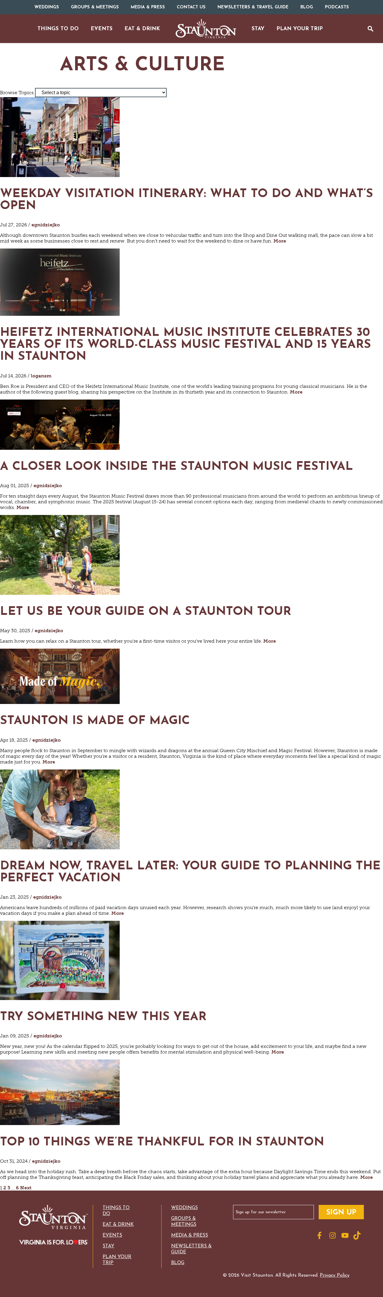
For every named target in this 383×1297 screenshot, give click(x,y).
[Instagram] (333, 1235)
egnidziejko (45, 225)
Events (112, 1235)
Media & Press (148, 7)
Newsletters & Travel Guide (253, 7)
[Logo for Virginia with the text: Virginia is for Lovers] (53, 1243)
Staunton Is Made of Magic (95, 721)
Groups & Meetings (95, 7)
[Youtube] (345, 1235)
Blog (306, 7)
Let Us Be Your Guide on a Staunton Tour (145, 612)
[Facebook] (321, 1235)
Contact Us (191, 7)
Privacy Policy (334, 1275)
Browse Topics (17, 92)
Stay (108, 1246)
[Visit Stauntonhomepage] (53, 1217)
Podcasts (337, 7)
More (279, 241)
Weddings (46, 7)
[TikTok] (357, 1235)
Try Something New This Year (105, 1017)
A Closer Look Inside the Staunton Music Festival (176, 467)
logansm (41, 376)
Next (25, 1188)
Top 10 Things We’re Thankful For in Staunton (164, 1142)
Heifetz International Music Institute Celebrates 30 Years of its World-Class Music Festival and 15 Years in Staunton (185, 345)
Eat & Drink (118, 1224)
